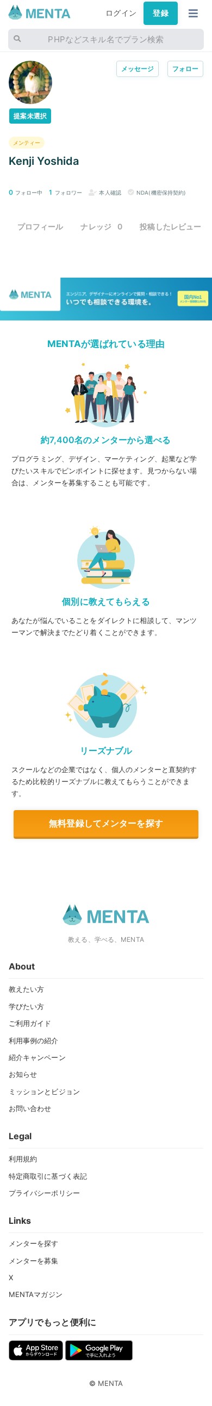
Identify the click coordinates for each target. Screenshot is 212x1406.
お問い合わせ (30, 1108)
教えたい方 (27, 989)
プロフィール (40, 226)
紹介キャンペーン (37, 1057)
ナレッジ (101, 226)
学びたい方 (27, 1006)
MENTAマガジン (36, 1294)
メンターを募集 (34, 1260)
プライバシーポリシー (44, 1193)
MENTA (110, 1383)
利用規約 (23, 1158)
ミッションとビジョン (44, 1091)
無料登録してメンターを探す (106, 823)
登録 (160, 13)
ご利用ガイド (30, 1023)
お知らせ (23, 1074)
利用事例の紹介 (34, 1040)
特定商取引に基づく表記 (48, 1176)
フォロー (185, 69)
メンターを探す (34, 1243)
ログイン (120, 13)
